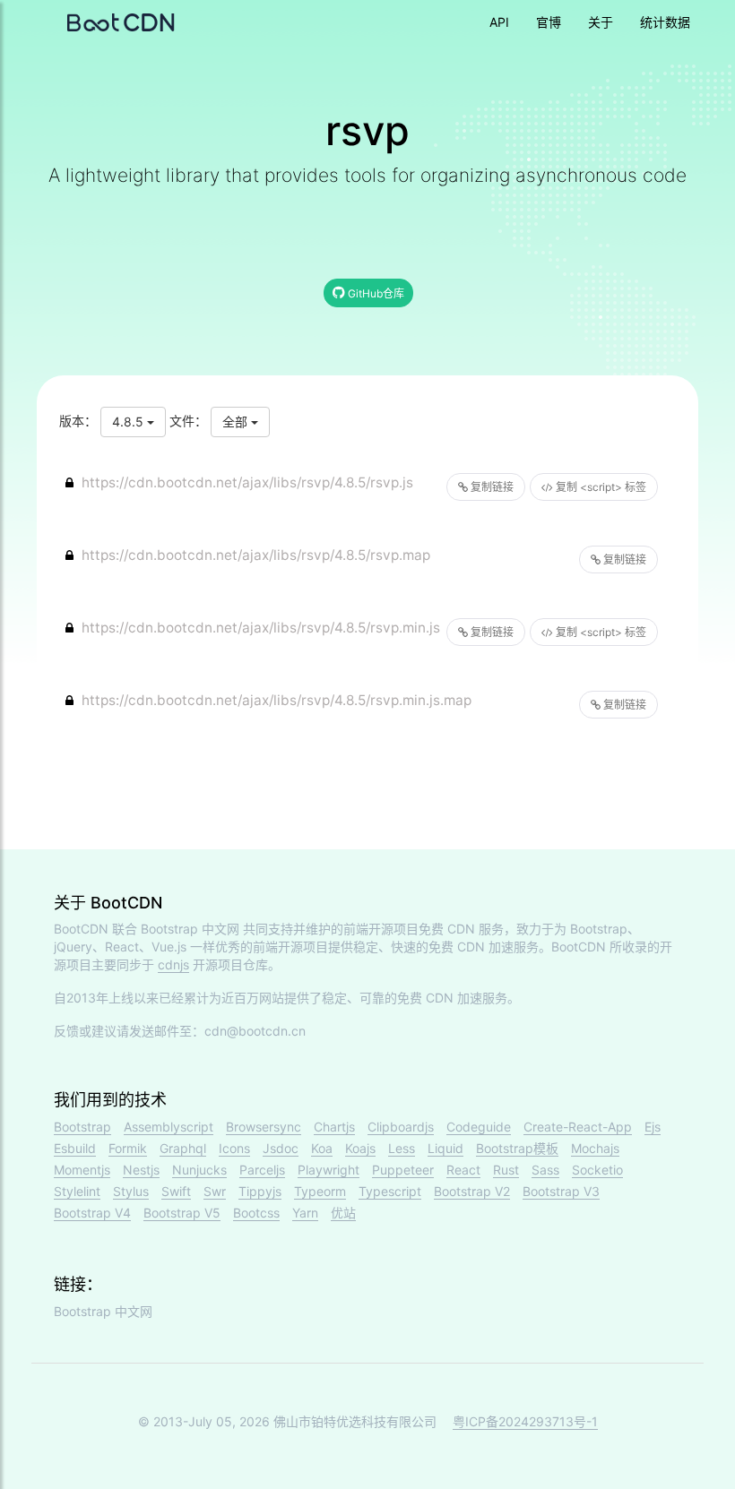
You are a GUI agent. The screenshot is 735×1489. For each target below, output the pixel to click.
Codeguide (478, 1126)
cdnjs (173, 964)
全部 (236, 421)
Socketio (597, 1169)
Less (401, 1148)
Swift (176, 1191)
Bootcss (256, 1212)
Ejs (652, 1126)
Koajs (360, 1148)
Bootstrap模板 (517, 1148)
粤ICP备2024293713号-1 (525, 1421)
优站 (343, 1212)
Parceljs (262, 1169)
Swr (214, 1191)
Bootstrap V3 (561, 1191)
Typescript (390, 1191)
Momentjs (82, 1169)
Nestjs (141, 1169)
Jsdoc (280, 1148)
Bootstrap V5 (181, 1212)
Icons (234, 1148)
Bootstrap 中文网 (190, 928)
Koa (322, 1148)
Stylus (131, 1191)
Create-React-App (577, 1126)
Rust (506, 1169)
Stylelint (77, 1191)
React (463, 1169)
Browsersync (263, 1126)
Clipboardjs (401, 1126)
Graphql (183, 1148)
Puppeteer (403, 1169)
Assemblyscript (168, 1126)
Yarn (305, 1212)
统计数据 (665, 22)
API (499, 22)
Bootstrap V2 (472, 1191)
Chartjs (334, 1126)
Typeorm (320, 1191)
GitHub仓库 (374, 293)
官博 (548, 22)
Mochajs (595, 1148)
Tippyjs (259, 1191)
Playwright (328, 1169)
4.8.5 (129, 421)
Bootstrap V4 (92, 1212)
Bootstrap (82, 1126)
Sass (545, 1169)
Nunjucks (199, 1169)
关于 (600, 22)
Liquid (445, 1148)
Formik (127, 1148)
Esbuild (75, 1148)
